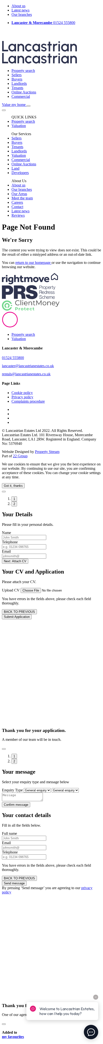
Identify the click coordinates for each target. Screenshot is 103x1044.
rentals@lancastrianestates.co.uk (26, 374)
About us (18, 6)
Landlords (19, 83)
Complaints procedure (28, 401)
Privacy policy (22, 397)
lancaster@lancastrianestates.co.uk (28, 366)
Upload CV (11, 590)
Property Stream (47, 452)
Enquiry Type (12, 790)
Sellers (16, 75)
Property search (23, 71)
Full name (9, 833)
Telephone (10, 542)
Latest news (20, 10)
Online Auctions (23, 92)
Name (6, 533)
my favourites (13, 1037)
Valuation (18, 339)
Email (6, 551)
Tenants (17, 88)
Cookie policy (22, 393)
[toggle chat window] (91, 1032)
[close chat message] (95, 997)
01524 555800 (43, 23)
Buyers (16, 79)
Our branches (21, 14)
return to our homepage (33, 263)
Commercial (20, 96)
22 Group (20, 456)
